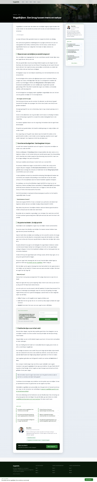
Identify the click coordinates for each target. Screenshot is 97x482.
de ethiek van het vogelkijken (34, 262)
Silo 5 (54, 470)
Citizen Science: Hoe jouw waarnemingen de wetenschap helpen (73, 51)
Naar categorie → (52, 446)
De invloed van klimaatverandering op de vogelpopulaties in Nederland (73, 57)
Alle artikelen (74, 63)
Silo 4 (35, 1)
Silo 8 (70, 470)
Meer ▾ (38, 2)
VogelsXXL (16, 2)
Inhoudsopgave (20, 34)
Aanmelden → (48, 319)
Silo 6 (54, 472)
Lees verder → (89, 479)
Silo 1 (23, 1)
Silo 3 (31, 1)
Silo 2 (27, 1)
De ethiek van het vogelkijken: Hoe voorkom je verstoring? (74, 45)
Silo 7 (70, 468)
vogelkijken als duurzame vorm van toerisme (28, 399)
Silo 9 (70, 472)
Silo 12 (19, 14)
